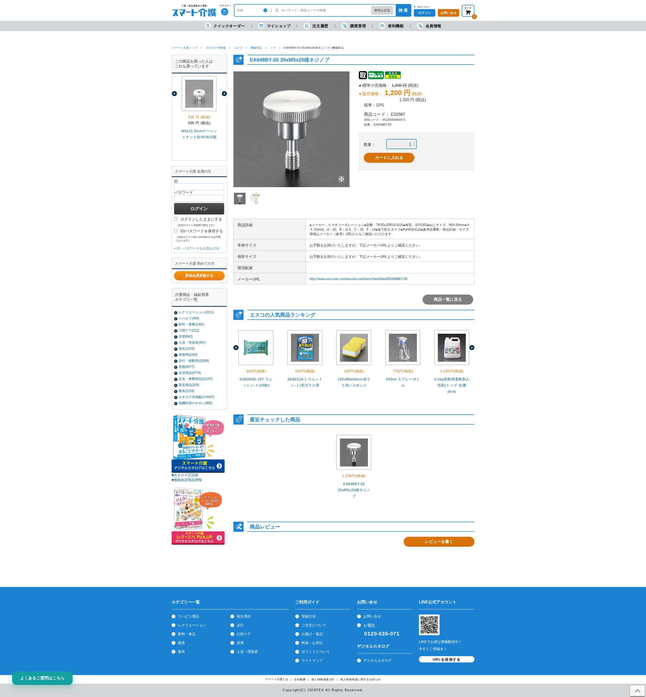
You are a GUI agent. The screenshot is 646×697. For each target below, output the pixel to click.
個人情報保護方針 (323, 679)
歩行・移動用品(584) (194, 361)
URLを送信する (447, 659)
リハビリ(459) (189, 318)
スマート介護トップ (185, 47)
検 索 (403, 10)
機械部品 (256, 47)
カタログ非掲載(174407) (196, 397)
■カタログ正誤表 (185, 475)
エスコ (238, 47)
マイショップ (279, 26)
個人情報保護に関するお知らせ (360, 679)
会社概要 (300, 679)
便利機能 (395, 26)
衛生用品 (244, 616)
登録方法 (309, 616)
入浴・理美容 (247, 651)
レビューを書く (439, 541)
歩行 (240, 625)
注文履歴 (320, 26)
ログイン (424, 13)
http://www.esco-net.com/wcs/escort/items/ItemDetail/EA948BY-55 (358, 279)
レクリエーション (192, 625)
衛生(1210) (186, 348)
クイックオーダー (229, 26)
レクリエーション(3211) (196, 312)
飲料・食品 (187, 634)
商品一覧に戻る (448, 299)
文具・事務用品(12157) (195, 379)
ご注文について (314, 625)
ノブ (273, 47)
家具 (181, 651)
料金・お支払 (312, 643)
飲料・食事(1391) (191, 324)
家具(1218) (186, 391)
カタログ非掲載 (216, 47)
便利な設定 (382, 10)
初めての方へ (424, 7)
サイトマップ (312, 660)
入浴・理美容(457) (192, 342)
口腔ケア (244, 634)
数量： (369, 144)
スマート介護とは (276, 679)
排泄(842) (186, 336)
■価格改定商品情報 (187, 480)
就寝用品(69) (188, 354)
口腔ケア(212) (189, 330)
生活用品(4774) (190, 373)
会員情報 (433, 26)
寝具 (181, 643)
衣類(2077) (186, 367)
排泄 (240, 643)
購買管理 (358, 26)
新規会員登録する (199, 275)
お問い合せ (372, 616)
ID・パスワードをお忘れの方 (198, 248)
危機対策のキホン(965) (195, 403)
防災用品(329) (189, 385)
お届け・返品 (312, 634)
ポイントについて (316, 651)
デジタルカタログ (377, 660)
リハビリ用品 (188, 616)
